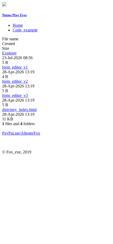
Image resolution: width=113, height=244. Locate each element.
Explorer (9, 53)
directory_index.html (19, 109)
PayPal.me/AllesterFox (21, 133)
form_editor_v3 (15, 95)
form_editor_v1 (15, 67)
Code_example (25, 30)
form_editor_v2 (15, 81)
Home (18, 25)
